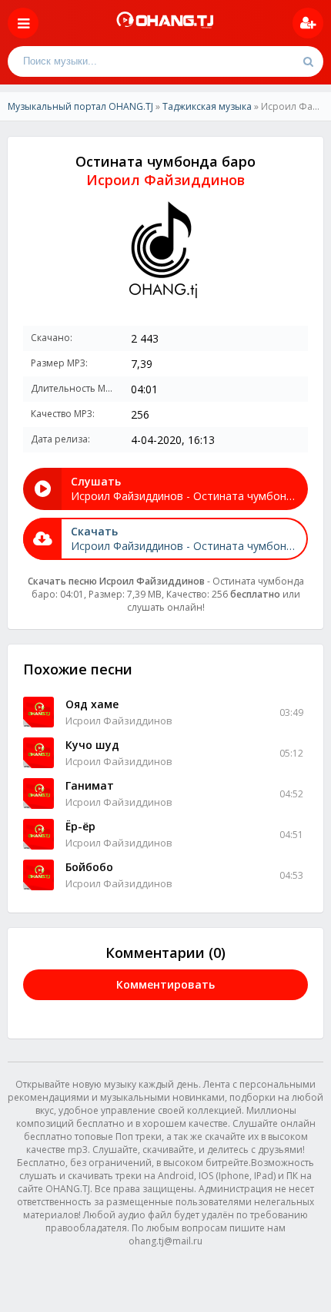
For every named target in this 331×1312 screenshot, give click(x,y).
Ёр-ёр (80, 826)
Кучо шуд (92, 744)
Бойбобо (89, 867)
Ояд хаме (92, 704)
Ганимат (89, 785)
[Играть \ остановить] (38, 712)
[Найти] (308, 61)
